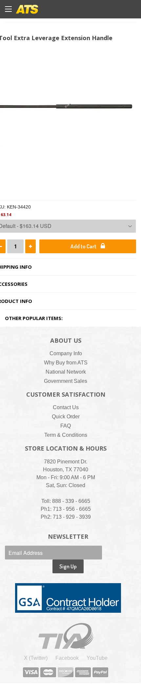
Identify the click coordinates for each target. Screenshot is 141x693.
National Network (66, 372)
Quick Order (66, 416)
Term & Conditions (65, 435)
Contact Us (66, 407)
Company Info (66, 353)
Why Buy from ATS (66, 362)
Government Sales (65, 381)
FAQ (65, 426)
